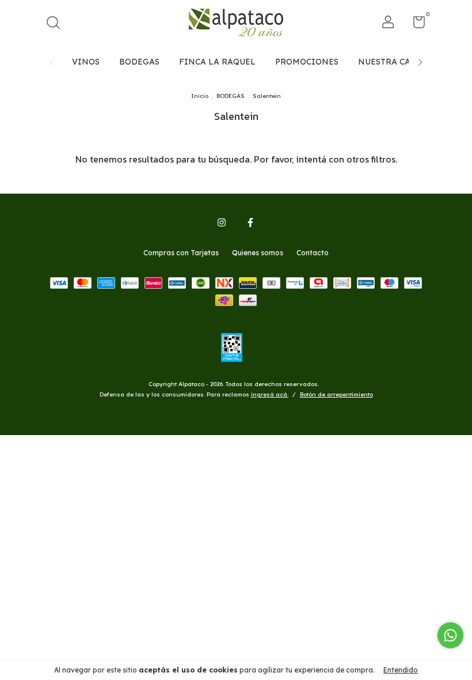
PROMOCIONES (306, 61)
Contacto (312, 252)
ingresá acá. (269, 394)
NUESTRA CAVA (389, 61)
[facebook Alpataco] (250, 222)
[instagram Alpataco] (221, 222)
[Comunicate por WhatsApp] (450, 635)
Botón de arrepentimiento (336, 394)
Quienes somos (257, 252)
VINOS (86, 61)
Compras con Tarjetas (181, 252)
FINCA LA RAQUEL (217, 61)
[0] (415, 24)
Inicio (199, 96)
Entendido (400, 670)
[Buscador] (57, 24)
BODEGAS (139, 61)
